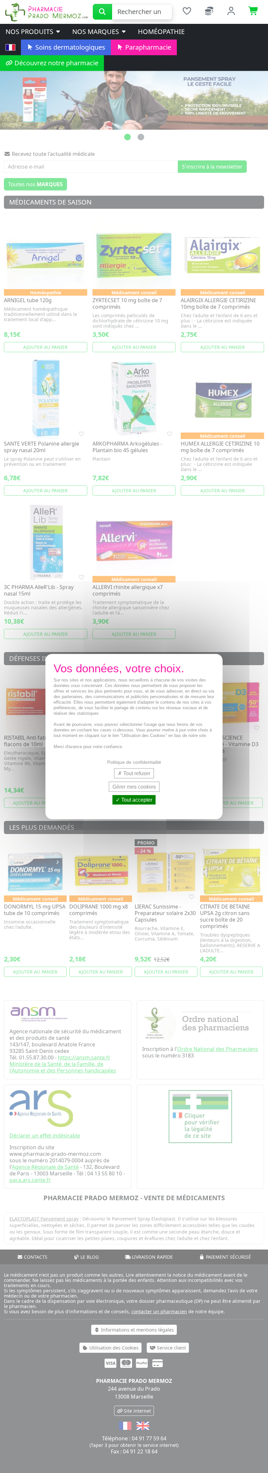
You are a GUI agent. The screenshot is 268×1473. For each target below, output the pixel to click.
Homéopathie (161, 31)
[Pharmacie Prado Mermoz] (46, 11)
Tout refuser (136, 773)
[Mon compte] (231, 11)
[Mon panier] (253, 11)
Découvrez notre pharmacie (55, 62)
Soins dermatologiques (69, 47)
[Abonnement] (209, 11)
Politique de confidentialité (134, 761)
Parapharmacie (147, 47)
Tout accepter (136, 800)
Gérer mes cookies (134, 786)
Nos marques (96, 31)
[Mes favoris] (186, 11)
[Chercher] (102, 12)
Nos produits (30, 31)
